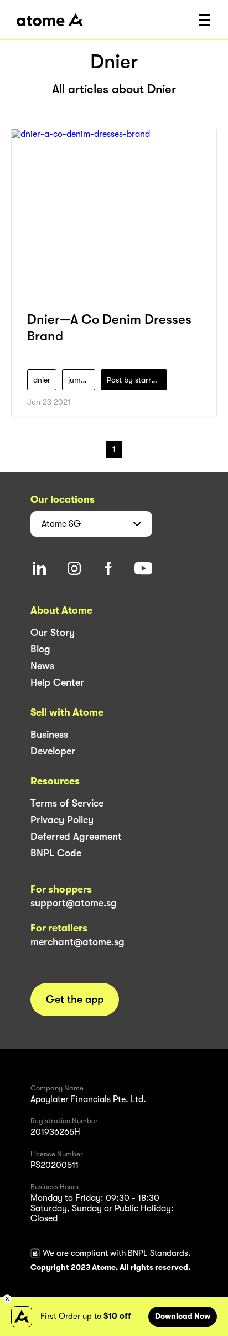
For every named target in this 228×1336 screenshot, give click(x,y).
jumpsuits (81, 379)
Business (49, 734)
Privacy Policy (62, 819)
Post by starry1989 (137, 379)
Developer (52, 751)
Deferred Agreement (76, 836)
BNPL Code (55, 853)
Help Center (57, 682)
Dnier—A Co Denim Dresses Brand (109, 328)
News (42, 665)
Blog (40, 649)
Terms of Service (66, 803)
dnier (41, 379)
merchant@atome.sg (77, 941)
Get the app (74, 999)
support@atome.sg (73, 903)
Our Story (52, 632)
